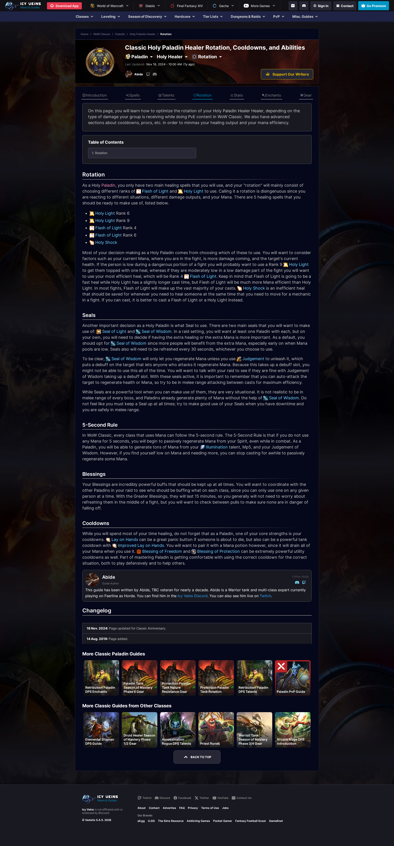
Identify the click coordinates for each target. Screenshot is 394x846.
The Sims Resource (171, 821)
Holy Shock (106, 242)
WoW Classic (101, 34)
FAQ (182, 808)
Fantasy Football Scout (250, 821)
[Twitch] (148, 74)
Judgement (253, 358)
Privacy (193, 808)
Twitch (265, 596)
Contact (154, 808)
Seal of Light (114, 331)
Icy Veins (88, 809)
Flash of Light (155, 191)
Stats (238, 95)
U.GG (151, 821)
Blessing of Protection (218, 551)
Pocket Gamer (222, 821)
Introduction (96, 95)
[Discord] (303, 5)
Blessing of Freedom (162, 551)
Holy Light (193, 191)
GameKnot (276, 821)
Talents (168, 95)
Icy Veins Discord (192, 596)
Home (84, 34)
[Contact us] (293, 5)
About (141, 808)
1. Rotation (99, 153)
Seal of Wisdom (156, 331)
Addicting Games (198, 821)
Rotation (204, 95)
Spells (134, 95)
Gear (307, 95)
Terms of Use (210, 808)
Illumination (217, 447)
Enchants (273, 95)
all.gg (141, 821)
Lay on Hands (124, 539)
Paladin (120, 34)
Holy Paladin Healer (143, 34)
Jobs (225, 808)
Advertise (169, 808)
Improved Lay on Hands (141, 545)
